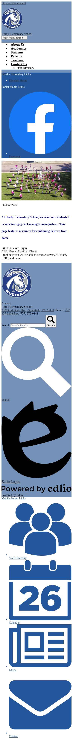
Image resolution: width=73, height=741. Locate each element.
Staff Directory (25, 67)
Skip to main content (13, 3)
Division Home (18, 80)
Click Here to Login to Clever (19, 251)
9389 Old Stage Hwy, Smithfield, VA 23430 (27, 310)
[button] (19, 64)
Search (5, 325)
